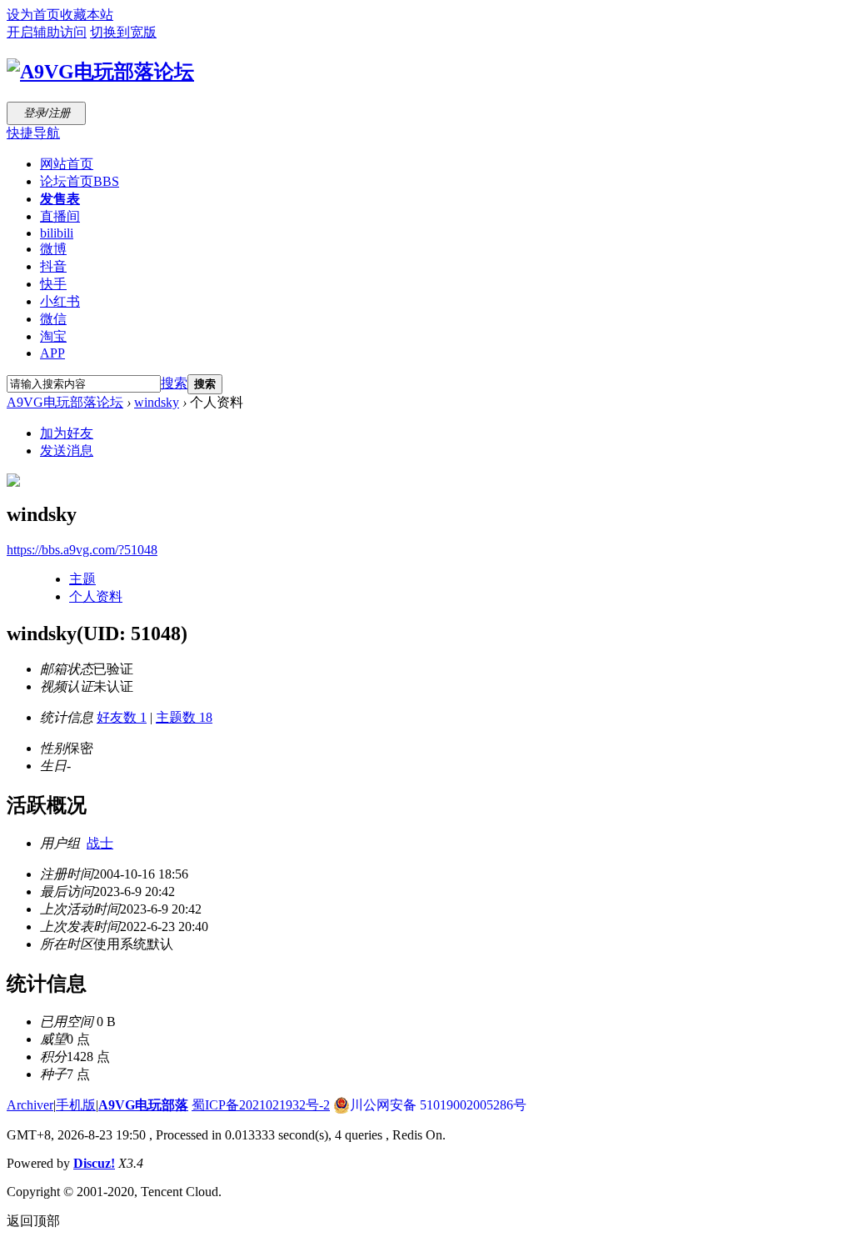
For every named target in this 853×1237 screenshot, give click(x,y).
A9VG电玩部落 (143, 1105)
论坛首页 (79, 181)
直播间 (60, 216)
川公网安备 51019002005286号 (438, 1105)
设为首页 (33, 15)
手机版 (76, 1105)
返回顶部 (33, 1221)
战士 (100, 843)
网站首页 (66, 164)
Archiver (30, 1105)
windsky (156, 402)
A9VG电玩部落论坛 (65, 402)
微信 (53, 319)
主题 (82, 579)
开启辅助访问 (47, 32)
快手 (53, 284)
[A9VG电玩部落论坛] (100, 72)
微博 (53, 249)
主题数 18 (184, 717)
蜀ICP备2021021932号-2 (261, 1105)
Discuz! (94, 1163)
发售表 (60, 199)
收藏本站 (86, 15)
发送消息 (66, 450)
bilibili (56, 233)
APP (52, 353)
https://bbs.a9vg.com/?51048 (82, 550)
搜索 (174, 383)
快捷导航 (33, 133)
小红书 (60, 301)
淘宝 (53, 336)
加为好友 (66, 433)
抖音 (53, 266)
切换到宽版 (123, 32)
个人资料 (95, 596)
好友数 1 (122, 717)
